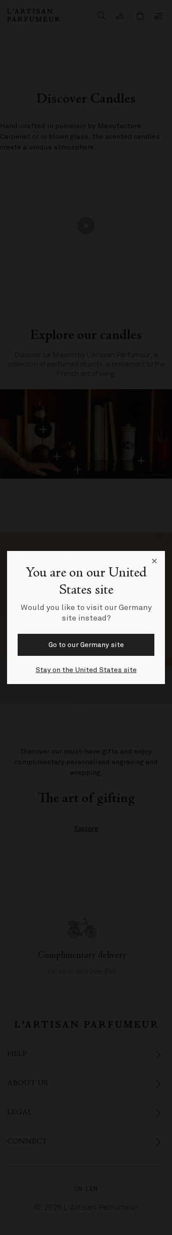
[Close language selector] (154, 561)
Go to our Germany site (86, 644)
